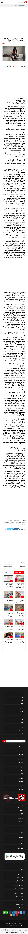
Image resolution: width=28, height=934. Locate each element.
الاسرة (22, 749)
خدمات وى (21, 821)
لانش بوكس (21, 730)
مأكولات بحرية (20, 695)
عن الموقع (12, 926)
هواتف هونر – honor (19, 904)
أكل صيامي (21, 700)
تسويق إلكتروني (20, 877)
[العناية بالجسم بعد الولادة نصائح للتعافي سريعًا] (19, 622)
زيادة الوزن (23, 524)
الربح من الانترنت (20, 805)
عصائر (22, 727)
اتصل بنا (7, 926)
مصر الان (9, 524)
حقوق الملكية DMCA (18, 924)
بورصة (22, 832)
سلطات (22, 719)
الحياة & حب (21, 754)
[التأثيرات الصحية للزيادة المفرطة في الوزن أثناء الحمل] (8, 635)
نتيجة (19, 526)
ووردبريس (21, 872)
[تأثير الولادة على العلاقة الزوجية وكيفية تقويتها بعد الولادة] (8, 607)
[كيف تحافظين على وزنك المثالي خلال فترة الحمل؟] (8, 594)
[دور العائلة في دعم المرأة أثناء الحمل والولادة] (19, 635)
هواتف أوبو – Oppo (19, 883)
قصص (22, 736)
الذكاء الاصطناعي (20, 874)
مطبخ (22, 692)
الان (21, 520)
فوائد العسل (21, 846)
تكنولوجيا (21, 810)
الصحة (15, 520)
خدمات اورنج (21, 816)
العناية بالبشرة (21, 762)
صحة (19, 524)
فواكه (22, 733)
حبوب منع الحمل (6, 522)
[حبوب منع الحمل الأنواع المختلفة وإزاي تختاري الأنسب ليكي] (19, 607)
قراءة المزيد (7, 932)
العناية (11, 520)
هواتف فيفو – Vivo (19, 896)
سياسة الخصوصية (9, 924)
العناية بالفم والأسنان (19, 768)
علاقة (16, 524)
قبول (13, 932)
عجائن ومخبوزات (20, 725)
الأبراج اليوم (21, 827)
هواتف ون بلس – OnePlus (18, 907)
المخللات (21, 708)
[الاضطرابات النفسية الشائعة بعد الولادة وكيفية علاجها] (8, 622)
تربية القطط (21, 781)
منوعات (22, 787)
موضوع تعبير (21, 789)
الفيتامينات (7, 520)
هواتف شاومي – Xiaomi (18, 893)
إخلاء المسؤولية (19, 926)
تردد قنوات (21, 840)
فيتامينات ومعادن (20, 848)
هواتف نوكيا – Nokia (19, 899)
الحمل (4, 43)
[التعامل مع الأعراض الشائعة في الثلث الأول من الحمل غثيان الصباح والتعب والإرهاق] (19, 578)
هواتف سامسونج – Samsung (17, 891)
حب (16, 522)
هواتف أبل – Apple (19, 880)
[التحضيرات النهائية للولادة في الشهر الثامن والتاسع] (8, 578)
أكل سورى (21, 698)
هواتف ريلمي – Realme (18, 888)
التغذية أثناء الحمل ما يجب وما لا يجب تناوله (7, 565)
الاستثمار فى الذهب (19, 808)
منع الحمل (23, 526)
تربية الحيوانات (21, 778)
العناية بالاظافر (20, 759)
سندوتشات (21, 714)
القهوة (22, 770)
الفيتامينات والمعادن (22, 522)
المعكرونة (21, 711)
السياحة (22, 776)
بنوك (22, 829)
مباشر (13, 524)
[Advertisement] (14, 22)
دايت (22, 784)
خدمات (22, 813)
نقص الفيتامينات (14, 526)
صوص (22, 717)
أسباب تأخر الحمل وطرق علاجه (21, 565)
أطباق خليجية (21, 706)
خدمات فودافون (20, 818)
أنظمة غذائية (21, 746)
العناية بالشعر (21, 765)
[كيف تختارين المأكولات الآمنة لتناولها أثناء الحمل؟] (19, 594)
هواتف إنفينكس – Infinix (18, 885)
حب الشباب (12, 522)
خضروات (21, 843)
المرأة (22, 773)
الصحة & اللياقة (20, 757)
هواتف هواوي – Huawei (18, 902)
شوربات (22, 722)
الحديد (18, 520)
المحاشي (21, 703)
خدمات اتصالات (20, 824)
